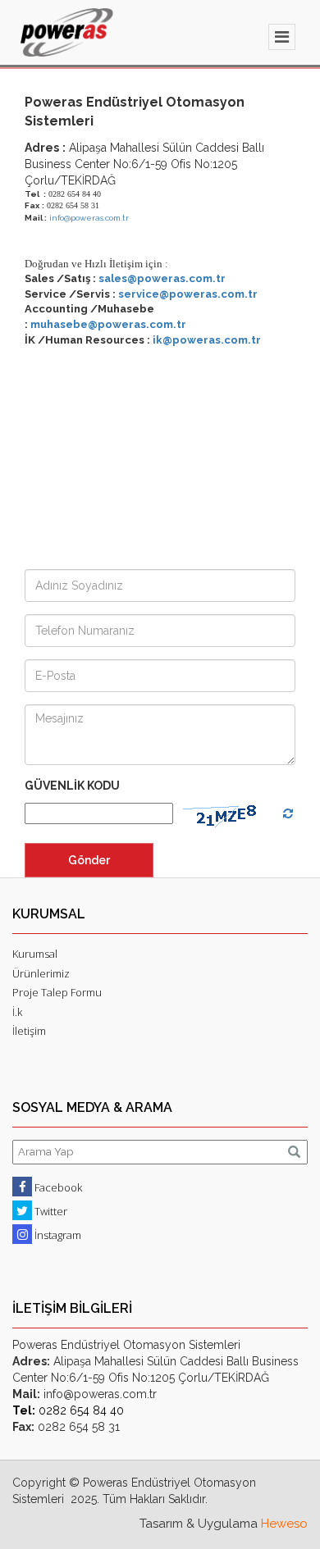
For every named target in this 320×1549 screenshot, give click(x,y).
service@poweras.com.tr (188, 294)
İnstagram (56, 1235)
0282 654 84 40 (68, 1410)
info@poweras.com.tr (89, 217)
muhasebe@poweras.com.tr (108, 324)
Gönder (89, 860)
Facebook (57, 1187)
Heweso (284, 1523)
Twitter (49, 1211)
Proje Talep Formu (57, 992)
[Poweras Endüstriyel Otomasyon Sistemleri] (67, 32)
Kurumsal (34, 953)
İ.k (17, 1012)
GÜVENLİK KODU (72, 785)
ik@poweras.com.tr (207, 340)
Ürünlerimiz (41, 973)
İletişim (29, 1030)
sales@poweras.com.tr (162, 278)
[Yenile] (288, 813)
